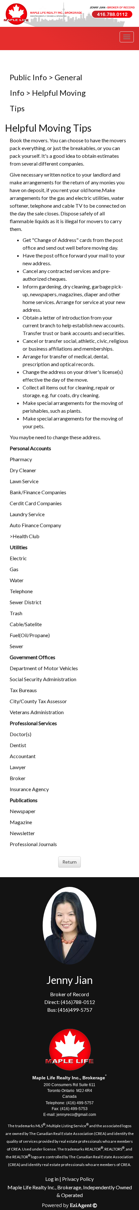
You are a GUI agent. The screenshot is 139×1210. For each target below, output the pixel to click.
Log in (52, 1179)
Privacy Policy (78, 1179)
